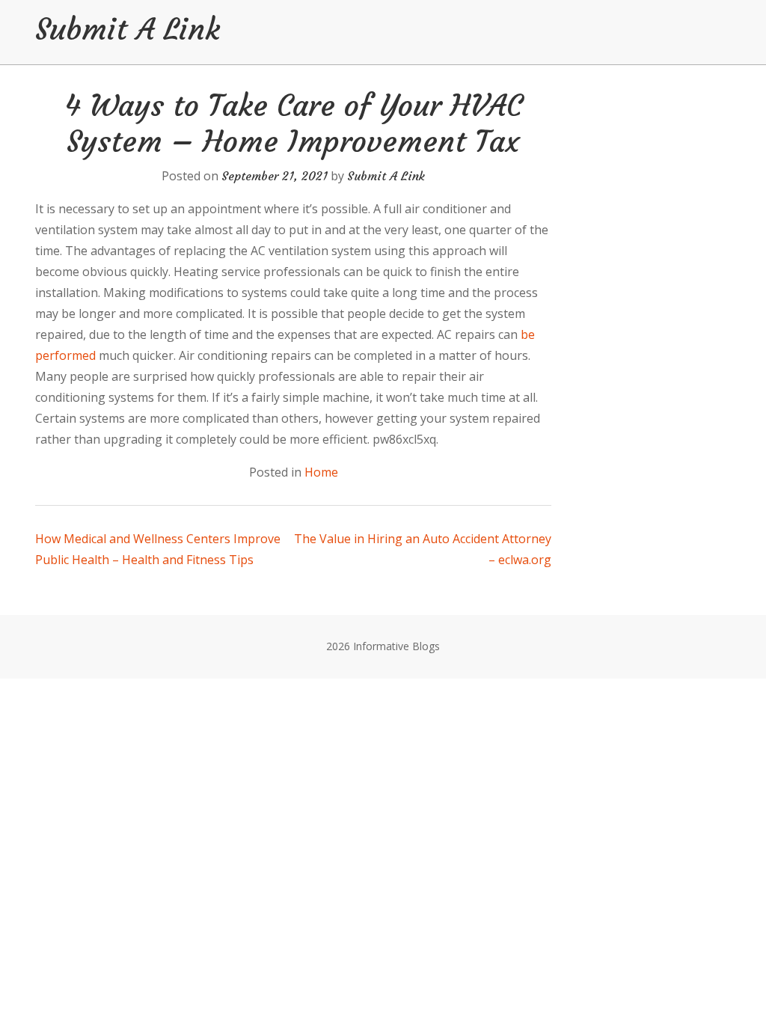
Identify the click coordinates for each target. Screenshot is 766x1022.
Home (321, 472)
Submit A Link (127, 29)
